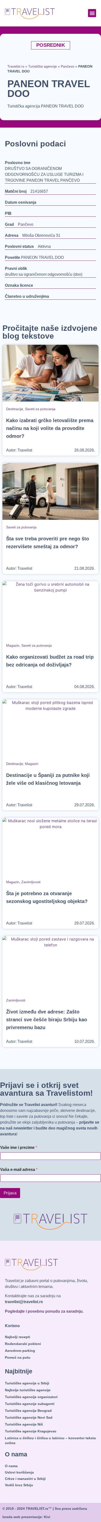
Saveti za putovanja (40, 409)
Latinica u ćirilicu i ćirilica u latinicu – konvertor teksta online (50, 1440)
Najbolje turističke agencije (27, 1390)
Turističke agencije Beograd (28, 1411)
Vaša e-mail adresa (19, 1169)
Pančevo (67, 66)
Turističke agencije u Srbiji (27, 1383)
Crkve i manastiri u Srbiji (25, 1479)
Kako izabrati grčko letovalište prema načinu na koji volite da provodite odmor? (49, 428)
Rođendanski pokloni (23, 1344)
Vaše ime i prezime (18, 1147)
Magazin (12, 645)
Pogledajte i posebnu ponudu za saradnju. (44, 1311)
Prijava (10, 1193)
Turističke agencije (42, 66)
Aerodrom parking (20, 1351)
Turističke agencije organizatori (31, 1397)
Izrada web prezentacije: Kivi (26, 1517)
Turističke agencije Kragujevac (30, 1431)
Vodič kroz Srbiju (19, 1485)
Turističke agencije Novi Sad (28, 1417)
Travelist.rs (15, 66)
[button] (92, 13)
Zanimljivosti (30, 882)
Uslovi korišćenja (19, 1472)
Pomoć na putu (17, 1357)
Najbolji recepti (17, 1337)
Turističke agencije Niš (24, 1424)
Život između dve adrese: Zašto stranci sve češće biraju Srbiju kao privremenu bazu (46, 1019)
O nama (11, 1466)
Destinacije (14, 409)
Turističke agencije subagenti (29, 1404)
